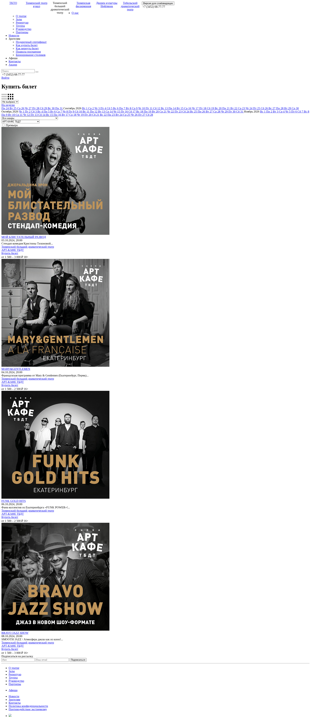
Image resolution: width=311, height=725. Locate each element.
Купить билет (9, 253)
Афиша (13, 690)
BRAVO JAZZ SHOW (14, 632)
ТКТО (13, 2)
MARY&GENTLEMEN (15, 368)
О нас (75, 12)
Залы (19, 19)
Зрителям (14, 699)
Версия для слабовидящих (158, 3)
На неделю (8, 105)
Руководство (23, 29)
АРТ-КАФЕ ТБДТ (12, 249)
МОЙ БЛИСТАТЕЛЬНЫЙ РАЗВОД (23, 237)
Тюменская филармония (83, 4)
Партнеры (22, 32)
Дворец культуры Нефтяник (106, 4)
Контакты (15, 61)
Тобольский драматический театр (130, 6)
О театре (21, 16)
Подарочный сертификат (31, 42)
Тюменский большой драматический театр (27, 246)
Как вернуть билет (27, 48)
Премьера (12, 125)
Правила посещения (28, 51)
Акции (13, 64)
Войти (5, 77)
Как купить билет (27, 45)
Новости (14, 35)
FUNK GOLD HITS (13, 500)
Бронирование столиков (31, 54)
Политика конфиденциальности (28, 706)
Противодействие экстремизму (28, 709)
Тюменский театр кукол (36, 4)
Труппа (20, 25)
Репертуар (22, 22)
